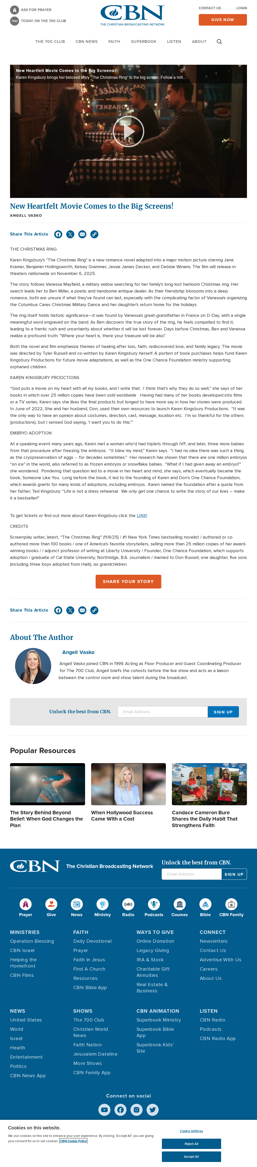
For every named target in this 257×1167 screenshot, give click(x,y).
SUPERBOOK (144, 41)
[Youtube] (104, 1110)
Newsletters (214, 941)
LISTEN (174, 41)
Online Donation (155, 941)
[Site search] (219, 44)
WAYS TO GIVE (155, 932)
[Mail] (82, 234)
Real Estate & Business (152, 988)
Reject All (191, 1143)
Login (241, 8)
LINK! (142, 515)
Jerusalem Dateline (95, 1054)
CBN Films (22, 975)
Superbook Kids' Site (155, 1048)
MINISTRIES (25, 932)
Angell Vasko (26, 215)
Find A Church (89, 969)
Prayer (80, 950)
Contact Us (210, 8)
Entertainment (26, 1057)
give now (222, 20)
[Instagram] (137, 1110)
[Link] (94, 234)
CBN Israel (22, 950)
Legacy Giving (153, 950)
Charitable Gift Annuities (153, 972)
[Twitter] (70, 234)
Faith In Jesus (89, 960)
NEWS (17, 1011)
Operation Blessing (32, 941)
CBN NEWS (87, 41)
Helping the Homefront (23, 963)
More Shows (87, 1063)
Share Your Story (128, 581)
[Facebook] (58, 234)
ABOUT (199, 41)
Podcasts (211, 1029)
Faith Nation (87, 1045)
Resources (85, 978)
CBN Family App (91, 1073)
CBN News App (28, 1076)
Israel (16, 1039)
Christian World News (90, 1032)
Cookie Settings (191, 1131)
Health (18, 1048)
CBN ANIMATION (158, 1011)
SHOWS (83, 1011)
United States (26, 1020)
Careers (209, 969)
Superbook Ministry (159, 1020)
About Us (211, 978)
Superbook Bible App (155, 1032)
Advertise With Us (221, 960)
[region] (128, 1143)
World (16, 1029)
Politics (18, 1066)
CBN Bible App (90, 988)
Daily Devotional (92, 941)
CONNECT (213, 932)
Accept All (191, 1156)
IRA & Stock (150, 960)
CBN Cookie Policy (73, 1141)
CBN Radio (212, 1020)
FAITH (114, 41)
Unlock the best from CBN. (80, 711)
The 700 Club (50, 41)
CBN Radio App (218, 1039)
